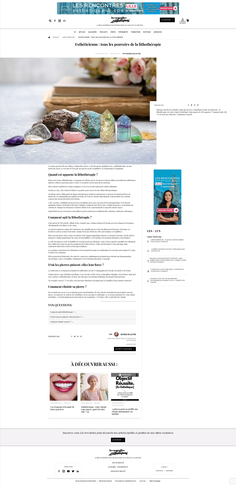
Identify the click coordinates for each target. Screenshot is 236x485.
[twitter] (191, 105)
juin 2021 (97, 403)
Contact (164, 467)
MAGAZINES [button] (92, 32)
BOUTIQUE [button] (147, 32)
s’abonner (169, 470)
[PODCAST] (125, 400)
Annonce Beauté (118, 471)
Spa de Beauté (118, 463)
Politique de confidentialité (125, 481)
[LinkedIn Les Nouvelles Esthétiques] (77, 471)
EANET (158, 481)
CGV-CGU (142, 481)
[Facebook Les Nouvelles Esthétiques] (59, 471)
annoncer (159, 470)
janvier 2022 (115, 53)
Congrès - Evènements (118, 467)
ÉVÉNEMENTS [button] (123, 32)
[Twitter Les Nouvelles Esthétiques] (73, 471)
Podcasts (103, 32)
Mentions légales (105, 481)
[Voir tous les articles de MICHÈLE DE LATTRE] (116, 334)
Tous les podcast (118, 405)
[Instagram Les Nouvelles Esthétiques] (63, 471)
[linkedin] (194, 105)
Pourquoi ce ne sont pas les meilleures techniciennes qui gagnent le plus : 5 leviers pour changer (167, 280)
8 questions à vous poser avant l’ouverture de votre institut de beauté (167, 270)
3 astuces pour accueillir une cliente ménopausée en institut (125, 411)
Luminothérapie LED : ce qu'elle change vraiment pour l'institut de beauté (167, 241)
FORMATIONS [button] (135, 32)
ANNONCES (158, 32)
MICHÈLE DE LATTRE (133, 53)
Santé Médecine (101, 53)
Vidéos (113, 32)
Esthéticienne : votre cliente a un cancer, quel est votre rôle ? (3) (94, 409)
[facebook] (188, 105)
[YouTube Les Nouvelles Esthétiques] (68, 471)
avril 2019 (67, 403)
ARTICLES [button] (82, 32)
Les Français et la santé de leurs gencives (62, 408)
